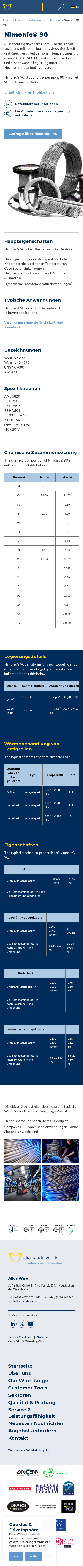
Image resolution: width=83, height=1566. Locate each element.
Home (7, 20)
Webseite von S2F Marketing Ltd (28, 1450)
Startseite (20, 1366)
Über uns (19, 1373)
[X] (21, 1324)
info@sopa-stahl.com (24, 1301)
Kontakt (18, 1438)
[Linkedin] (13, 1324)
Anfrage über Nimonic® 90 (33, 134)
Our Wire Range (28, 1380)
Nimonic (54, 20)
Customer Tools (27, 1388)
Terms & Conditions (20, 1337)
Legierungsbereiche (30, 20)
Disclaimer (42, 1337)
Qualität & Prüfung (31, 1402)
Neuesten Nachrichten (36, 1423)
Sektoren (19, 1395)
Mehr (33, 1556)
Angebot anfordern (32, 1430)
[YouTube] (30, 1324)
